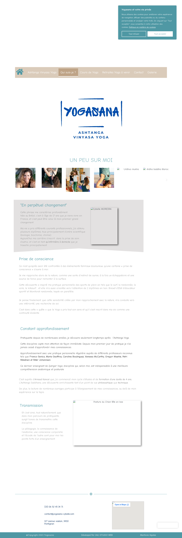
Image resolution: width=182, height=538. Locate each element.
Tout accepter (160, 34)
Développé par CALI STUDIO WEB (97, 535)
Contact (138, 72)
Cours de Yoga (89, 72)
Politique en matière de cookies (142, 27)
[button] (15, 180)
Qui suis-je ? (68, 72)
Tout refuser (134, 34)
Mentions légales (148, 535)
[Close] (173, 7)
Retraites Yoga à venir (116, 72)
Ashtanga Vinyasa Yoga (42, 72)
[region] (147, 22)
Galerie (152, 72)
